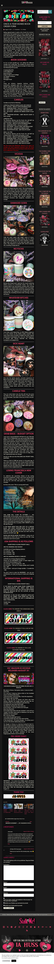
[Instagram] (19, 927)
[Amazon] (38, 927)
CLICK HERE (8, 609)
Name (5, 882)
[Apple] (34, 927)
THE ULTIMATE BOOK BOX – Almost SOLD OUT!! (18, 811)
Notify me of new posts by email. (13, 905)
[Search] (50, 12)
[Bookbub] (31, 927)
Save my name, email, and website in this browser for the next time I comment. (18, 900)
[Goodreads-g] (23, 927)
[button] (2, 5)
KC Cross (50, 914)
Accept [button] (13, 960)
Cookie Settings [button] (6, 960)
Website (6, 893)
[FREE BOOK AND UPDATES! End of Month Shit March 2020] (29, 806)
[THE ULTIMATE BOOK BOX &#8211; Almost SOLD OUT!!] (18, 806)
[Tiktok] (15, 927)
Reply (9, 843)
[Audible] (42, 927)
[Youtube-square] (4, 927)
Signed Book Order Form (19, 818)
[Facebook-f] (27, 927)
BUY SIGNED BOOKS (9, 818)
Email (5, 887)
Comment (7, 864)
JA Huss (24, 29)
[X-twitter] (7, 927)
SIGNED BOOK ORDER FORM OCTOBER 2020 (8, 811)
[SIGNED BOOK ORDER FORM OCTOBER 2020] (8, 806)
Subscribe (45, 26)
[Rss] (27, 930)
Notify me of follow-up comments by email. (16, 903)
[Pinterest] (11, 927)
